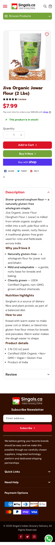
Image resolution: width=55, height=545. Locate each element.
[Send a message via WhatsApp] (48, 538)
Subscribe (26, 428)
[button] (6, 6)
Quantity (9, 128)
